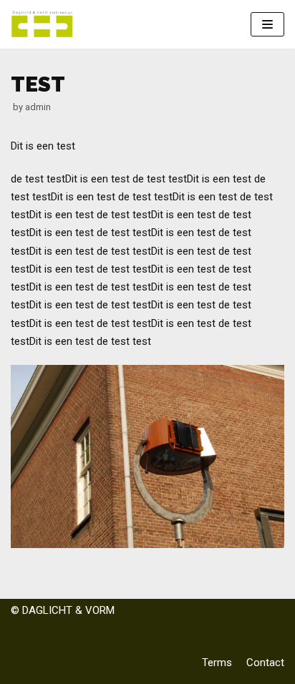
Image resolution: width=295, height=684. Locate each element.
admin (38, 107)
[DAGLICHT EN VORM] (43, 24)
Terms (217, 662)
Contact (265, 662)
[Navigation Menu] (267, 24)
